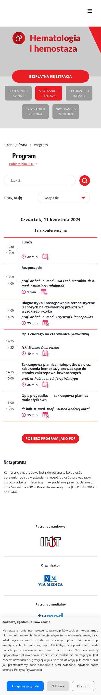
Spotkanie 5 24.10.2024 (66, 111)
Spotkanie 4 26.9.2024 (35, 111)
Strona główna (15, 144)
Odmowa (58, 686)
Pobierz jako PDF (21, 164)
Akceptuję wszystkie (25, 686)
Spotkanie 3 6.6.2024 (79, 93)
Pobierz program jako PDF (50, 438)
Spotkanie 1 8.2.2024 (18, 93)
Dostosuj (83, 686)
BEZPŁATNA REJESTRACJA (50, 76)
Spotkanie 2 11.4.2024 (48, 93)
